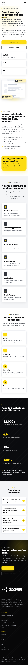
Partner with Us (5, 649)
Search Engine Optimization (8, 622)
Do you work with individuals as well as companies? (10, 520)
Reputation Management (7, 615)
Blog (2, 639)
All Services (4, 627)
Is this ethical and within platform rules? (11, 530)
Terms (23, 659)
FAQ (2, 644)
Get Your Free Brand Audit (10, 573)
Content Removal (5, 617)
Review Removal (5, 620)
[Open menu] (25, 2)
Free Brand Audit (14, 47)
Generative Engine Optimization (9, 625)
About (2, 637)
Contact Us (13, 42)
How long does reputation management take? (11, 501)
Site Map (17, 659)
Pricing (3, 647)
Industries (3, 634)
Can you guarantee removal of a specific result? (10, 510)
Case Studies (4, 642)
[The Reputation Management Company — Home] (3, 3)
